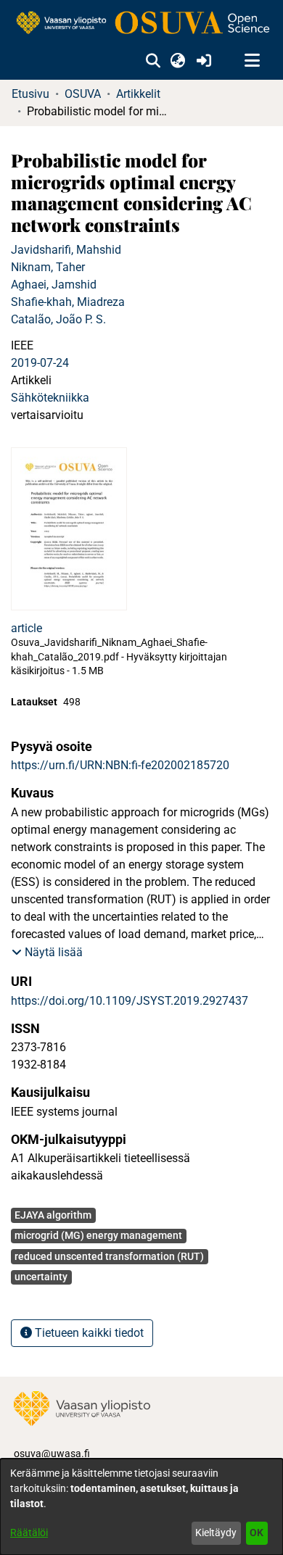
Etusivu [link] (30, 94)
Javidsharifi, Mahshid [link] (66, 250)
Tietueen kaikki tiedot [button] (88, 1333)
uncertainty (41, 1276)
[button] (153, 61)
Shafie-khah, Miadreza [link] (68, 302)
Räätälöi (29, 1532)
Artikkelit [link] (138, 94)
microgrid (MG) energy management (98, 1235)
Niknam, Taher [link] (48, 267)
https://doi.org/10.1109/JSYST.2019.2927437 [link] (129, 1001)
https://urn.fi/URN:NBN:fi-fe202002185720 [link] (120, 765)
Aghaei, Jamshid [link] (54, 284)
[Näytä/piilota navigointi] (251, 61)
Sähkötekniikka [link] (50, 398)
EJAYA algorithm (53, 1215)
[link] (141, 23)
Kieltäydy (216, 1532)
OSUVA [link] (83, 94)
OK (256, 1532)
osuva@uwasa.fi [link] (52, 1453)
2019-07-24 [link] (40, 363)
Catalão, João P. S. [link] (58, 319)
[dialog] (141, 1507)
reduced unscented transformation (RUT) (109, 1256)
